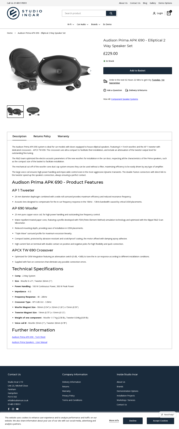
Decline (132, 420)
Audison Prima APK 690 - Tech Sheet (28, 337)
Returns (65, 386)
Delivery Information (71, 382)
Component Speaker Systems (124, 99)
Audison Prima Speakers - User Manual (29, 342)
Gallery (153, 3)
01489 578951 (20, 3)
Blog (145, 3)
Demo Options (165, 3)
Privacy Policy (68, 395)
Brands (120, 386)
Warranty (63, 136)
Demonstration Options (127, 391)
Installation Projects (126, 395)
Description (19, 136)
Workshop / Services (126, 400)
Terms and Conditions (72, 400)
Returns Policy (42, 136)
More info (114, 420)
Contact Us (135, 3)
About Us (123, 3)
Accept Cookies (160, 420)
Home (10, 33)
